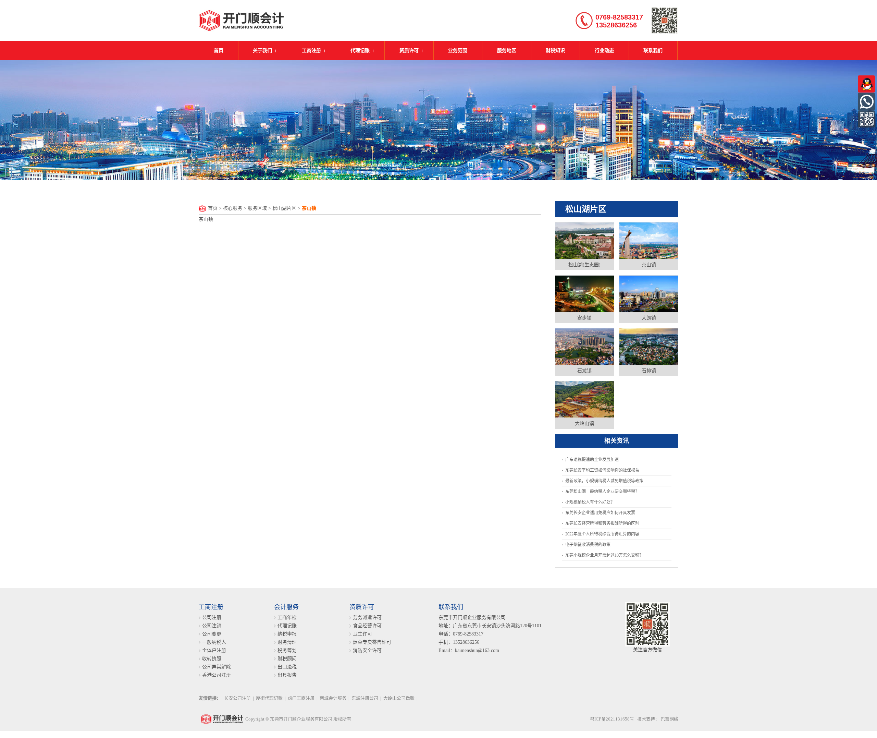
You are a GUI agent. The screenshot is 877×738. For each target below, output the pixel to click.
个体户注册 (214, 650)
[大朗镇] (648, 293)
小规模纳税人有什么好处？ (590, 502)
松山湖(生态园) (584, 264)
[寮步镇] (584, 293)
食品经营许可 (367, 625)
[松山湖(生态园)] (584, 240)
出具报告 (287, 675)
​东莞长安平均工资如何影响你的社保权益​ (602, 470)
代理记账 (360, 50)
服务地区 (506, 50)
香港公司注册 (216, 675)
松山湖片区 (284, 208)
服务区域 (257, 208)
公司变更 (211, 634)
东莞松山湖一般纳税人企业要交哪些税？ (602, 491)
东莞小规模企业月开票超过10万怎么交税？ (604, 555)
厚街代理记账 (269, 698)
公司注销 (211, 625)
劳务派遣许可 (367, 617)
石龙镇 (584, 370)
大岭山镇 (584, 423)
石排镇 (649, 370)
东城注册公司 (364, 698)
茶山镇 (649, 264)
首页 (218, 50)
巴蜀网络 (669, 719)
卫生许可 (362, 634)
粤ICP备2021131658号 (612, 719)
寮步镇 (584, 317)
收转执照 (211, 658)
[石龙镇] (584, 346)
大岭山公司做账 (399, 698)
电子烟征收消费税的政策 (587, 544)
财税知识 (555, 50)
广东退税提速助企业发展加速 (592, 459)
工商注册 (311, 50)
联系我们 (653, 50)
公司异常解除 (216, 666)
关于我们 (262, 50)
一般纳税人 (214, 642)
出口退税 (287, 666)
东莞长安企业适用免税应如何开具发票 (600, 512)
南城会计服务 (333, 698)
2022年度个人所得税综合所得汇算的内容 (602, 534)
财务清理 (287, 642)
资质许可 (409, 50)
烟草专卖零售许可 (372, 642)
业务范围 (457, 50)
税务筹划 (287, 650)
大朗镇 (649, 317)
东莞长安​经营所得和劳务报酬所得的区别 (602, 523)
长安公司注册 (237, 698)
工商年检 (287, 617)
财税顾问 (287, 658)
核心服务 (232, 208)
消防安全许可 (367, 650)
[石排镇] (648, 346)
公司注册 (211, 617)
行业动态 (604, 50)
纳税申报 (287, 634)
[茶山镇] (648, 240)
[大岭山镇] (584, 399)
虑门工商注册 (301, 698)
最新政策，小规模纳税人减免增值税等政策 (604, 481)
